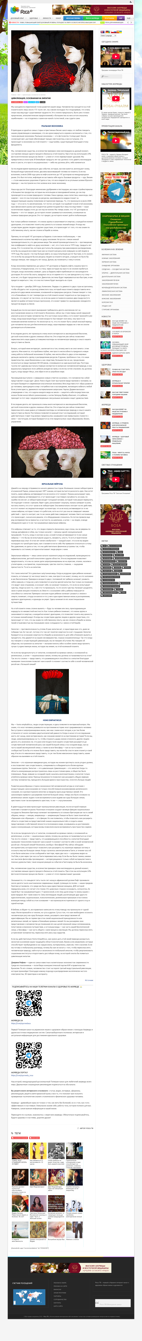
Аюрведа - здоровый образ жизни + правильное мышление (120, 440)
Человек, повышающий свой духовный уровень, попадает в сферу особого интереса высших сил (114, 336)
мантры (127, 567)
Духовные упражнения (111, 549)
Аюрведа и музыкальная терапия (121, 382)
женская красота (109, 561)
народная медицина (110, 573)
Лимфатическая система (112, 291)
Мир (37, 102)
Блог (19, 94)
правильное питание (110, 583)
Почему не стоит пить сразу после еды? (121, 370)
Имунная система (109, 254)
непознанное (125, 573)
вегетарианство (109, 552)
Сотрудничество (60, 1299)
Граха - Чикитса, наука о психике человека (121, 454)
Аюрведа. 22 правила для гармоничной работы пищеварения (120, 425)
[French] (104, 32)
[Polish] (112, 32)
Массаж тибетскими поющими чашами (120, 393)
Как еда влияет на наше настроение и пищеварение (120, 355)
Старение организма (110, 309)
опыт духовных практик (111, 577)
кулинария (107, 567)
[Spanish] (117, 32)
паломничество (109, 580)
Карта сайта (58, 1306)
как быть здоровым (120, 564)
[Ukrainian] (120, 32)
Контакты (57, 1303)
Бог (105, 545)
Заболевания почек (110, 284)
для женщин (107, 558)
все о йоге (119, 555)
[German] (107, 32)
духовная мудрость (122, 558)
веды (120, 552)
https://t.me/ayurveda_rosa (22, 1075)
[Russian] (115, 32)
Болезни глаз (107, 302)
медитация (107, 570)
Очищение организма (111, 265)
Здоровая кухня (99, 22)
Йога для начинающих (80, 22)
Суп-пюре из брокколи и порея (121, 322)
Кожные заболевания (111, 258)
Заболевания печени (110, 280)
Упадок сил (106, 306)
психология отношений (20, 1138)
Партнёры (57, 1296)
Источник (89, 980)
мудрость (118, 570)
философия (35, 1138)
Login (130, 2)
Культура (31, 102)
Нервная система (109, 262)
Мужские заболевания (111, 298)
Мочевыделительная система (114, 287)
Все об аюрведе (115, 545)
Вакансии (57, 1289)
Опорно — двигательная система (115, 273)
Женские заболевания (111, 295)
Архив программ (60, 1293)
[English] (102, 32)
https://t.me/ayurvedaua (21, 1023)
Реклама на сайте (60, 1286)
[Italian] (109, 32)
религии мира (108, 589)
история (106, 564)
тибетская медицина (110, 592)
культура (117, 567)
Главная (13, 94)
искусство (122, 561)
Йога (68, 22)
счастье (119, 589)
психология (125, 583)
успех (123, 592)
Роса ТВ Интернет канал (110, 1304)
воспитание (107, 555)
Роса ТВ (45, 1316)
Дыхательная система (111, 276)
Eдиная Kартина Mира (121, 342)
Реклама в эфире (60, 1283)
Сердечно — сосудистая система (115, 269)
